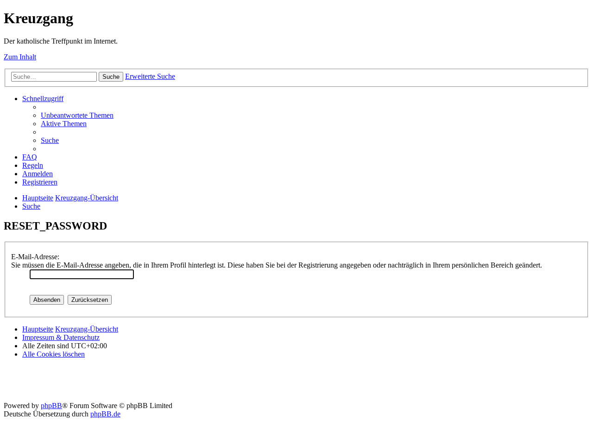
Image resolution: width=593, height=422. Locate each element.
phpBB (51, 405)
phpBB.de (105, 414)
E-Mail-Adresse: (35, 257)
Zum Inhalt (20, 57)
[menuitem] (77, 115)
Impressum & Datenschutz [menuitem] (61, 337)
